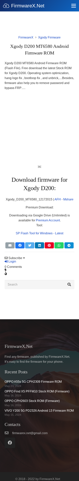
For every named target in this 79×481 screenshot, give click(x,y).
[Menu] (73, 5)
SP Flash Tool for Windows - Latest (39, 233)
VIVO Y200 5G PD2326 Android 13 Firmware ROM (39, 410)
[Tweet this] (29, 245)
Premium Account (48, 220)
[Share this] (20, 245)
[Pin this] (49, 245)
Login (12, 261)
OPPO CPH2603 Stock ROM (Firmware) (32, 401)
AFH (57, 199)
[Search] (69, 284)
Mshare (68, 199)
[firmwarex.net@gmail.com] (8, 433)
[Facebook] (10, 443)
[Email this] (10, 245)
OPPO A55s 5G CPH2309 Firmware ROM (33, 381)
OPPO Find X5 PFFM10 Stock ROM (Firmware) (37, 391)
